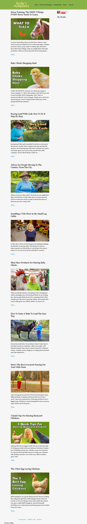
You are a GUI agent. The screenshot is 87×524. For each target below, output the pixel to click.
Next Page (39, 519)
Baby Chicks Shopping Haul (23, 63)
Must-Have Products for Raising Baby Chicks (28, 263)
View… (13, 54)
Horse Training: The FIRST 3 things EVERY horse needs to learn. (27, 13)
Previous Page (22, 519)
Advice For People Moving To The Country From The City (26, 166)
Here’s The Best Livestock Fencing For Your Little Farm (28, 365)
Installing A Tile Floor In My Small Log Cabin (29, 215)
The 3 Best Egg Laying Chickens (25, 469)
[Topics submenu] (67, 4)
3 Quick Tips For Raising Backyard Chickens (26, 416)
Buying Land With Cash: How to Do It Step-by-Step (28, 115)
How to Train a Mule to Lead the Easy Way (28, 314)
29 (34, 519)
